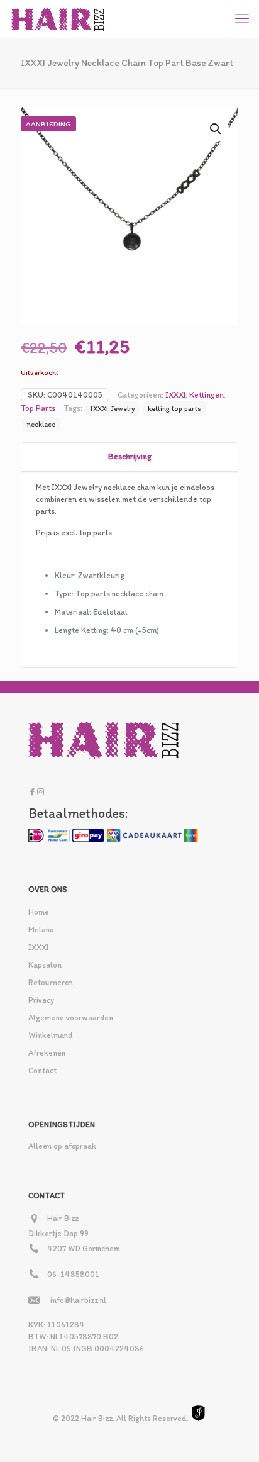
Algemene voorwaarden (70, 1017)
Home (38, 912)
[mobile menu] (242, 19)
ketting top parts (174, 408)
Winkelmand (50, 1035)
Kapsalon (45, 964)
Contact (42, 1070)
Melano (41, 929)
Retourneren (50, 982)
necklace (40, 424)
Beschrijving (130, 456)
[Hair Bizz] (58, 19)
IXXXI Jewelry (112, 408)
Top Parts (38, 408)
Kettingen (206, 394)
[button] (216, 129)
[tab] (129, 457)
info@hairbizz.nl (78, 1300)
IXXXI (175, 394)
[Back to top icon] (233, 1436)
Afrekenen (46, 1052)
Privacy (41, 1000)
